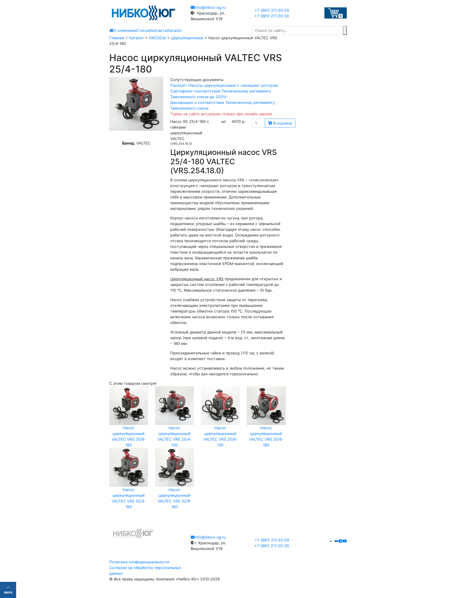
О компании (125, 30)
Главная (116, 37)
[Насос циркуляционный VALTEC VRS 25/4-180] (136, 104)
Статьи (143, 30)
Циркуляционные (187, 37)
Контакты (158, 30)
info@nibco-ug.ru (210, 7)
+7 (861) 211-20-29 (272, 10)
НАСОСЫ (157, 37)
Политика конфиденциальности (139, 561)
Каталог (174, 30)
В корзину (282, 123)
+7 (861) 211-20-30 (271, 16)
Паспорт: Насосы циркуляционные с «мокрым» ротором (224, 85)
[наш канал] (344, 541)
